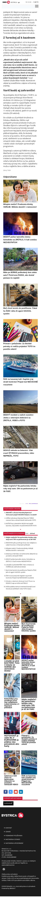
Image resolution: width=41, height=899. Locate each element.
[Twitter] (10, 792)
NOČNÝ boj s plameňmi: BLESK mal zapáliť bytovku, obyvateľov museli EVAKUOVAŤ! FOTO (21, 525)
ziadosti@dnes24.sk (8, 865)
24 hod (32, 533)
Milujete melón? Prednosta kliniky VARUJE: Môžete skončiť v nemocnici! (19, 549)
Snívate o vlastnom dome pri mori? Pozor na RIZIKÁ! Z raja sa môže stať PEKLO (20, 582)
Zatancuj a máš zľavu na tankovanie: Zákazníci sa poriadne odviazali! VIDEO (21, 555)
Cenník (8, 832)
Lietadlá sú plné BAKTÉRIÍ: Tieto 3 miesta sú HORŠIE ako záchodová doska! (20, 566)
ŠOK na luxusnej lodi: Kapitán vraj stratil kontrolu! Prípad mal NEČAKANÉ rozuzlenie (20, 577)
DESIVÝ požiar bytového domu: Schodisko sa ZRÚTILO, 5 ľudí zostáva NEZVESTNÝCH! (20, 560)
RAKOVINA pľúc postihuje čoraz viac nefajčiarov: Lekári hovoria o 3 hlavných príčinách (21, 544)
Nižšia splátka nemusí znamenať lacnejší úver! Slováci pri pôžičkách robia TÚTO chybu (20, 588)
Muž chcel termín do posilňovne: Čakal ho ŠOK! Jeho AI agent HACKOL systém (21, 571)
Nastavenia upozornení (14, 843)
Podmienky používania (13, 836)
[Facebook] (5, 792)
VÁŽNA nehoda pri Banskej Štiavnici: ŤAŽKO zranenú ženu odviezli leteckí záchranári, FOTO (21, 519)
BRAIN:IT (12, 888)
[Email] (15, 792)
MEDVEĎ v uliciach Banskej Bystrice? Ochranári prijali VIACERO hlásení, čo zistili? (21, 514)
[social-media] (3, 869)
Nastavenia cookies (12, 839)
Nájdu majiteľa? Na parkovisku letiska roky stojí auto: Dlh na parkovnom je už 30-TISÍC (21, 538)
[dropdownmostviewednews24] (20, 593)
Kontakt (8, 828)
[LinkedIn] (21, 792)
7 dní (26, 533)
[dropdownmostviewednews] (20, 529)
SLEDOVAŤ (8, 803)
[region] (18, 2)
